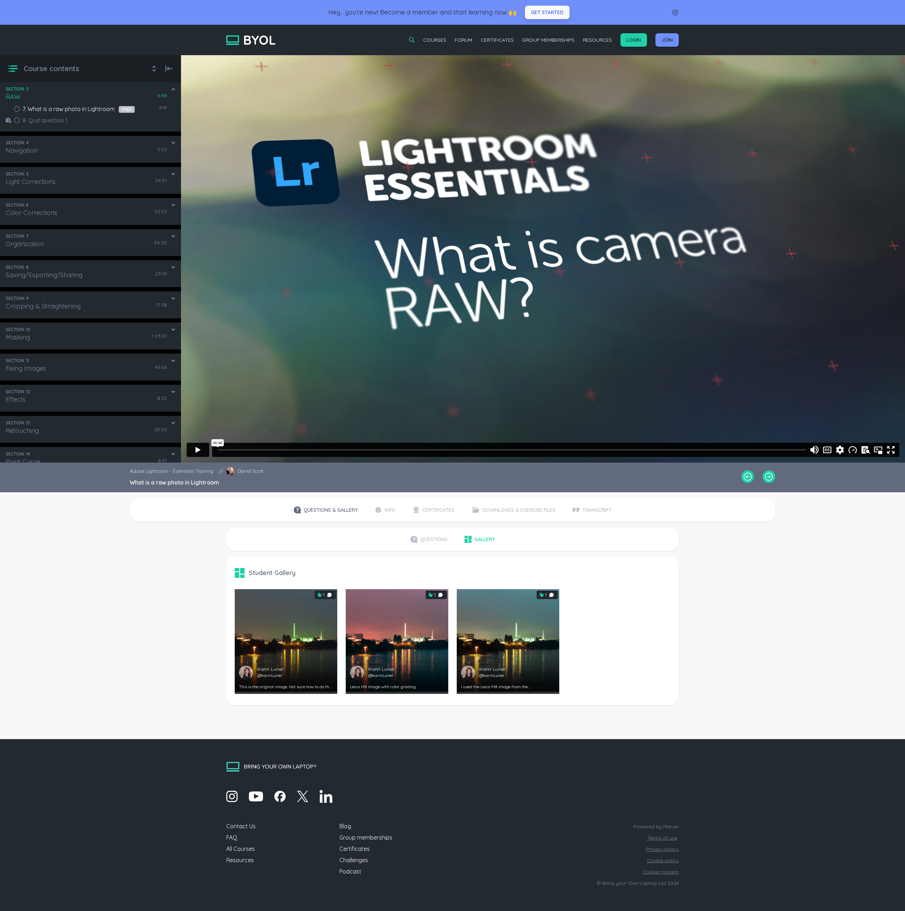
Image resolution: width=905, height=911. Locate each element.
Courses (434, 40)
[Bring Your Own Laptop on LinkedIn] (326, 796)
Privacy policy (662, 849)
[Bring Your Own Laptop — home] (250, 40)
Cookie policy (663, 860)
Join (667, 40)
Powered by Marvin (656, 826)
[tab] (326, 509)
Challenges (353, 860)
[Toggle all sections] (154, 68)
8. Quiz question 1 (45, 120)
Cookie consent (660, 872)
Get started (547, 12)
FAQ (231, 837)
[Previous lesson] (747, 476)
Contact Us (241, 826)
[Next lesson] (769, 476)
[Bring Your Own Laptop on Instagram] (232, 796)
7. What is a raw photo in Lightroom (77, 108)
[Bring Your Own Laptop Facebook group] (280, 796)
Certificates (497, 40)
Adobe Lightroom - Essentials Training (171, 471)
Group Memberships (548, 40)
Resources (597, 40)
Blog (345, 826)
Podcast (350, 871)
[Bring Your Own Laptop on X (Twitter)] (302, 796)
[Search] (412, 40)
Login (633, 40)
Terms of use (662, 838)
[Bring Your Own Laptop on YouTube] (256, 796)
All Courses (240, 848)
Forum (463, 40)
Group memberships (365, 837)
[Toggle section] (173, 89)
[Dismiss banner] (675, 12)
